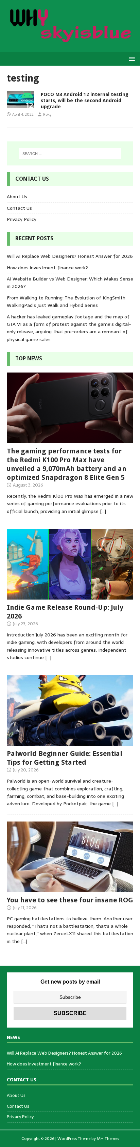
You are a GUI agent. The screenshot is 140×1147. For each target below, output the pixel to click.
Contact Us (19, 208)
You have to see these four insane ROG (70, 900)
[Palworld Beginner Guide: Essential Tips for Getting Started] (70, 742)
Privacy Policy (21, 219)
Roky (47, 114)
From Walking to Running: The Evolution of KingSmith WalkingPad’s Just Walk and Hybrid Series (66, 301)
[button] (130, 58)
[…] (103, 511)
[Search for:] (70, 153)
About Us (17, 196)
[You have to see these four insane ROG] (70, 888)
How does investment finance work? (47, 267)
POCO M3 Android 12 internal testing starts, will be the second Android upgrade (84, 100)
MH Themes (108, 1138)
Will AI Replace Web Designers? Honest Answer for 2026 (70, 256)
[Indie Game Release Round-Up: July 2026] (70, 596)
